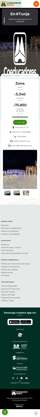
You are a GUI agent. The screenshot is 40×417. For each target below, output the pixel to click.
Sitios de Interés (8, 292)
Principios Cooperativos (11, 228)
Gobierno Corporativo (10, 267)
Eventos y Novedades (10, 234)
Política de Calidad (9, 270)
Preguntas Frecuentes (10, 298)
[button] (36, 4)
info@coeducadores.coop (21, 141)
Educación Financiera (10, 289)
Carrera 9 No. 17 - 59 (21, 127)
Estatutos (5, 245)
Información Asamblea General (14, 253)
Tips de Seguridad (9, 286)
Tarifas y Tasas (7, 301)
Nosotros (5, 225)
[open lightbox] (20, 169)
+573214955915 (21, 136)
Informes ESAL (7, 250)
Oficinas (17, 75)
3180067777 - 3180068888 (21, 132)
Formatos (5, 276)
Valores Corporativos (10, 231)
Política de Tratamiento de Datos (15, 264)
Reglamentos (7, 273)
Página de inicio (7, 75)
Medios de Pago (8, 295)
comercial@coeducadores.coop (21, 146)
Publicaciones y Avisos (11, 247)
